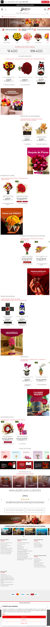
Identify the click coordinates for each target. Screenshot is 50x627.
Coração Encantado (15, 299)
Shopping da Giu (38, 560)
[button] (22, 26)
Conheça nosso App (5, 545)
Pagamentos (20, 548)
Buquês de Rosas (38, 42)
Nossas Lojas (4, 546)
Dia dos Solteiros (38, 544)
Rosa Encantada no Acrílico (9, 325)
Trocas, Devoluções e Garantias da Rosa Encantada (24, 551)
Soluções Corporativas (6, 552)
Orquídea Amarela (33, 359)
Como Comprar (21, 544)
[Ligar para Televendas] (6, 9)
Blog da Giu (37, 561)
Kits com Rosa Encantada (20, 300)
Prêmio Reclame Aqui (6, 549)
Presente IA (3, 574)
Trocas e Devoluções (22, 549)
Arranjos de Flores (19, 58)
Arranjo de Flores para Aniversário (28, 120)
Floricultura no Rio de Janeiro (41, 533)
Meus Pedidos (20, 546)
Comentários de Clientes (40, 566)
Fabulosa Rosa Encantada (7, 300)
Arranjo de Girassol (9, 84)
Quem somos (4, 544)
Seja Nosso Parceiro (39, 562)
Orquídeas (24, 357)
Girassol (17, 42)
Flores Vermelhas (28, 263)
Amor (42, 84)
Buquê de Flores (28, 58)
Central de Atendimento (23, 542)
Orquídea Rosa (24, 360)
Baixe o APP (45, 2)
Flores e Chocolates (10, 58)
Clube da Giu (37, 558)
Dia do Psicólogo (38, 546)
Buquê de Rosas (5, 585)
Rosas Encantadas (6, 42)
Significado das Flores (6, 576)
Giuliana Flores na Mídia (6, 548)
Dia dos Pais (37, 542)
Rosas (2, 178)
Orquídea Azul (42, 359)
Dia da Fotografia (38, 545)
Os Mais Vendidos (25, 56)
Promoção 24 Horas (25, 238)
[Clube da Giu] (25, 523)
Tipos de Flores (34, 238)
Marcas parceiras (38, 564)
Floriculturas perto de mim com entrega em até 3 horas (25, 526)
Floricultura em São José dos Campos (18, 532)
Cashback (45, 9)
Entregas (19, 545)
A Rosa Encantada (5, 299)
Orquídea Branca (24, 359)
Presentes (41, 238)
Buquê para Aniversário (36, 118)
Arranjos (27, 42)
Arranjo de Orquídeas (27, 385)
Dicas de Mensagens (22, 557)
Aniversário (28, 144)
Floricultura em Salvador (29, 533)
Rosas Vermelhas (5, 179)
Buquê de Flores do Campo (11, 178)
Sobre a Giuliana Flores (6, 542)
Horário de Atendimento (7, 551)
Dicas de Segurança (22, 554)
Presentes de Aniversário (39, 58)
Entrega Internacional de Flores (7, 582)
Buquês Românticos (42, 144)
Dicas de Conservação (22, 556)
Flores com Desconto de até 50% (32, 236)
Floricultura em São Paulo (6, 533)
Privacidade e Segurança (23, 553)
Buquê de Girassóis (23, 178)
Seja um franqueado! (6, 553)
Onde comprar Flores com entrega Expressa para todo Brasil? (7, 579)
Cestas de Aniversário (25, 118)
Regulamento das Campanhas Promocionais (24, 559)
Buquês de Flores (7, 175)
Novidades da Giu (7, 417)
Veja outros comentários (15, 510)
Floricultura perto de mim (7, 577)
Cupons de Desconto (39, 565)
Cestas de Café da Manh (7, 584)
